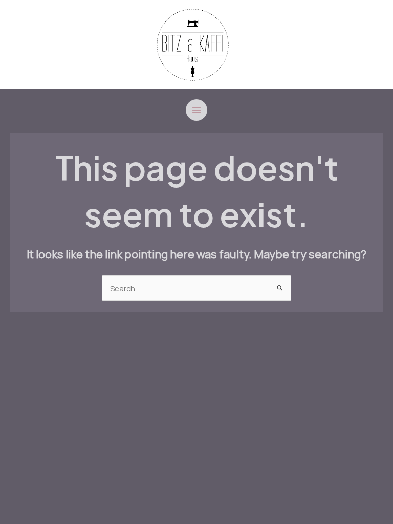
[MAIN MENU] (196, 110)
